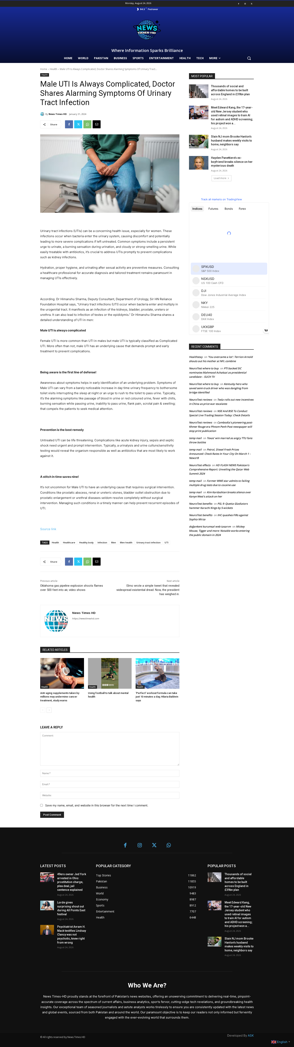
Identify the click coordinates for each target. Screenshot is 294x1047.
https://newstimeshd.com (85, 618)
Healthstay (196, 357)
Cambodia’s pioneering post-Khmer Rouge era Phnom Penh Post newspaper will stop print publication (221, 427)
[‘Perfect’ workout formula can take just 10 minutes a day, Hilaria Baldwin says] (157, 673)
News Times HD (58, 113)
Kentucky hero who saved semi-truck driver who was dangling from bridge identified (218, 388)
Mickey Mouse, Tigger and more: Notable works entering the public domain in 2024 (219, 531)
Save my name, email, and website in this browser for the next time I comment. (96, 805)
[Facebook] (238, 3)
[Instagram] (245, 3)
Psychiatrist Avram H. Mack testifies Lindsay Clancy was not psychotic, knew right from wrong (71, 934)
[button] (249, 58)
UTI (166, 542)
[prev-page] (42, 710)
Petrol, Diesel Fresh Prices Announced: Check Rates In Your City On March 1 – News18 (220, 454)
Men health (126, 542)
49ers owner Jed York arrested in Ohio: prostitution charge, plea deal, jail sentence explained (71, 882)
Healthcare (69, 542)
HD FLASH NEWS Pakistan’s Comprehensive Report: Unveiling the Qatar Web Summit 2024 (219, 469)
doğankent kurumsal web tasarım (210, 526)
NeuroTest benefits (200, 503)
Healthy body (86, 542)
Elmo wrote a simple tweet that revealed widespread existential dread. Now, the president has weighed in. (147, 590)
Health (53, 69)
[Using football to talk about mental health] (110, 673)
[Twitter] (251, 3)
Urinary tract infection (148, 542)
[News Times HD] (42, 114)
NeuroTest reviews (200, 399)
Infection (102, 542)
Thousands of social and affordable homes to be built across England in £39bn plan (230, 90)
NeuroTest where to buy (204, 368)
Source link (48, 529)
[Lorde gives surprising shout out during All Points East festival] (47, 905)
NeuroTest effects (199, 465)
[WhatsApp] (87, 124)
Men (113, 542)
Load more (220, 178)
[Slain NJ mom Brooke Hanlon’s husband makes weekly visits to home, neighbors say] (198, 141)
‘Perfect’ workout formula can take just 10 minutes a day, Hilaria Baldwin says (157, 697)
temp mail (195, 438)
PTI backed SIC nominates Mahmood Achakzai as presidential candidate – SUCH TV (217, 373)
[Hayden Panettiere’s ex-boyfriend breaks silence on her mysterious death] (198, 163)
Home (43, 69)
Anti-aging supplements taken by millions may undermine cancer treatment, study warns (59, 697)
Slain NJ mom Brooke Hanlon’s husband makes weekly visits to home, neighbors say (231, 140)
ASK (251, 1035)
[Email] (97, 124)
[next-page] (49, 710)
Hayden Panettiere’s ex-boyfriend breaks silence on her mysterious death (232, 161)
